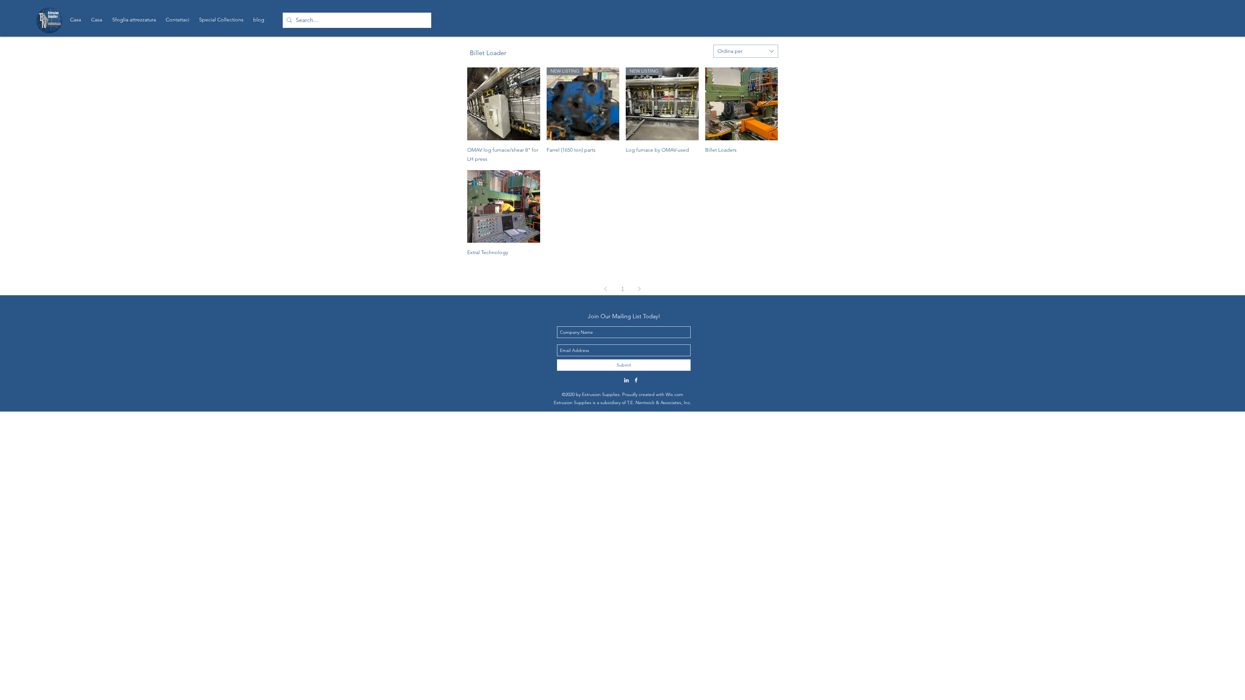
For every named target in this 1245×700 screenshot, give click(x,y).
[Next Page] (639, 288)
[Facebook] (636, 380)
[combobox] (745, 51)
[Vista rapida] (503, 103)
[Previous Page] (606, 288)
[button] (221, 20)
